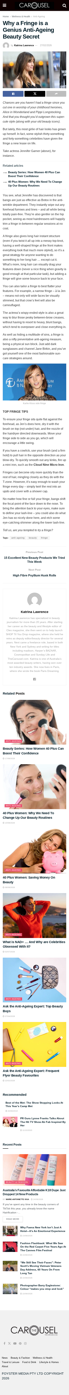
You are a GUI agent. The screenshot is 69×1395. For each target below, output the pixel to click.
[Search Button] (64, 5)
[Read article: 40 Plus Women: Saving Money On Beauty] (34, 851)
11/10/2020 (27, 1130)
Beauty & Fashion (17, 1182)
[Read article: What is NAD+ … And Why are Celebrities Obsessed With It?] (34, 915)
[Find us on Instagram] (25, 1343)
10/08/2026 (9, 823)
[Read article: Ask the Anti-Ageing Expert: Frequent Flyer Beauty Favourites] (34, 1044)
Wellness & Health (21, 16)
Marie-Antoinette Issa (17, 1199)
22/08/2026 (27, 1255)
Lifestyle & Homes (49, 1362)
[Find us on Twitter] (9, 1343)
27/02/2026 (46, 45)
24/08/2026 (38, 1199)
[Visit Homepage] (34, 5)
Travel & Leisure (10, 1362)
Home (6, 16)
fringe (44, 538)
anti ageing (18, 538)
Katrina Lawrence (24, 45)
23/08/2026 (27, 1236)
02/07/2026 (9, 952)
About (5, 1366)
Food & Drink (29, 1362)
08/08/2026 (9, 887)
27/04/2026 (9, 1016)
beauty (33, 538)
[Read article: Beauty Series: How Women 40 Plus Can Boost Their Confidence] (34, 722)
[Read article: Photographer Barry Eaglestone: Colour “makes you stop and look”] (10, 1289)
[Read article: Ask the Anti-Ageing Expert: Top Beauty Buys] (34, 980)
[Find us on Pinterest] (20, 1343)
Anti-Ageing (39, 16)
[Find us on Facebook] (4, 1343)
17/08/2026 (9, 758)
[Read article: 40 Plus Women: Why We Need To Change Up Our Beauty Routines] (34, 786)
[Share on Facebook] (13, 94)
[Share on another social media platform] (56, 94)
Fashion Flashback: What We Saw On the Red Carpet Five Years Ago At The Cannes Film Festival (43, 1247)
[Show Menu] (4, 5)
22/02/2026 (9, 1081)
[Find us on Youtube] (14, 1343)
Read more (14, 1218)
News (5, 1357)
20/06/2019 (12, 1111)
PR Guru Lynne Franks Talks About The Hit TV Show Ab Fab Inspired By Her (43, 1122)
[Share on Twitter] (34, 94)
